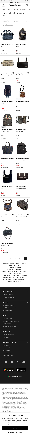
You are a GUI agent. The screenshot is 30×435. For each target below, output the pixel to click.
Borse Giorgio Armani (14, 267)
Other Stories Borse (20, 271)
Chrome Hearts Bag (8, 275)
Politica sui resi (7, 310)
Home (3, 9)
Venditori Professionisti (9, 326)
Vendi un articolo (8, 324)
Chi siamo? (6, 345)
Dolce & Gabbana (12, 9)
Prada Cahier (7, 279)
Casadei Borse (8, 263)
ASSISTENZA (6, 331)
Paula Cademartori (19, 277)
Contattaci (6, 337)
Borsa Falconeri (20, 263)
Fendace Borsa (14, 265)
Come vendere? (7, 319)
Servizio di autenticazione (10, 308)
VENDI (4, 315)
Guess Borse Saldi (19, 279)
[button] (27, 5)
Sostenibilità (6, 348)
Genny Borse (21, 275)
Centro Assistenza (8, 335)
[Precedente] (10, 258)
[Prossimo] (19, 258)
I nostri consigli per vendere (11, 321)
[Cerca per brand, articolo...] (3, 5)
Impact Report (7, 350)
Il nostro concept (8, 294)
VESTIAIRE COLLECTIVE (10, 342)
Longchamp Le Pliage (14, 269)
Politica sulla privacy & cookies (14, 381)
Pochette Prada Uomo (15, 282)
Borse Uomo (23, 9)
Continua (15, 428)
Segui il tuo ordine (8, 305)
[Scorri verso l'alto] (25, 258)
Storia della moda (8, 355)
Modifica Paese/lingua (15, 432)
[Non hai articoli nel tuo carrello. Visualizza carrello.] (27, 5)
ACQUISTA (6, 302)
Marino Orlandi (6, 271)
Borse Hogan (7, 277)
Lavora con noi (7, 353)
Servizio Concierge (8, 297)
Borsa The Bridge (14, 273)
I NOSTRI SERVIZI (8, 291)
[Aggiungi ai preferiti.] (13, 45)
